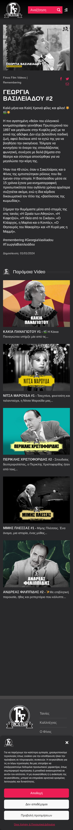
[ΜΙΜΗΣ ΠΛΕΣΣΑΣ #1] (36, 500)
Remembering (12, 82)
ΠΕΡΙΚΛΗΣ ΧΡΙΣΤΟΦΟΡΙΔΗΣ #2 (27, 459)
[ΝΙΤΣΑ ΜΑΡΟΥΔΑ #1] (36, 367)
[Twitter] (66, 78)
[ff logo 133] (13, 4)
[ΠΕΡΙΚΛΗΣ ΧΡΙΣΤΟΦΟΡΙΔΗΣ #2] (36, 431)
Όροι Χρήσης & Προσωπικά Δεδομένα (34, 824)
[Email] (66, 84)
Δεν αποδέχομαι (36, 804)
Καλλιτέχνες (48, 722)
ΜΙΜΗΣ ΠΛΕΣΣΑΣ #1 (18, 528)
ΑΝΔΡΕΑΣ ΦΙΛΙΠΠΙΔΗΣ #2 (23, 592)
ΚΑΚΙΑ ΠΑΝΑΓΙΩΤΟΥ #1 (22, 331)
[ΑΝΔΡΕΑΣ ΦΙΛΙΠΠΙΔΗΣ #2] (36, 563)
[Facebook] (59, 78)
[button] (67, 743)
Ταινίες (44, 713)
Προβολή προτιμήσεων (36, 815)
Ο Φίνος (46, 731)
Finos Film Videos (14, 77)
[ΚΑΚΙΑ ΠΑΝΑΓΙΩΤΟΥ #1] (36, 303)
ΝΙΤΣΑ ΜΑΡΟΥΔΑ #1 (19, 395)
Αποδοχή (36, 793)
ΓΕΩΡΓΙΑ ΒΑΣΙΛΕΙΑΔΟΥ (24, 95)
